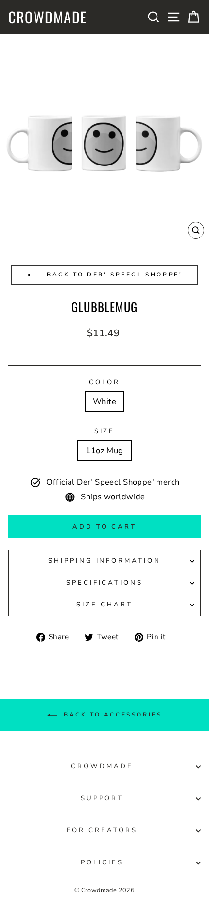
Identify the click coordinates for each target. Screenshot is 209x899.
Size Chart (104, 604)
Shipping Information (104, 560)
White (104, 401)
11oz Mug (104, 450)
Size (104, 431)
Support (102, 798)
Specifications (104, 582)
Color (105, 382)
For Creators (102, 830)
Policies (102, 862)
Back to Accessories (111, 714)
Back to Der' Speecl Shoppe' (113, 274)
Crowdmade (47, 17)
